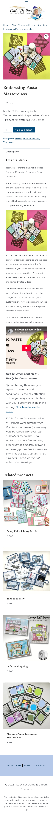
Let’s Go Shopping (17, 666)
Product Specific (31, 139)
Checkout (40, 765)
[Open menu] (26, 2)
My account (14, 765)
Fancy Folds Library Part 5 (22, 531)
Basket (28, 765)
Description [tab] (12, 151)
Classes (18, 139)
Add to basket (23, 129)
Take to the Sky (15, 598)
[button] (46, 36)
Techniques (9, 142)
